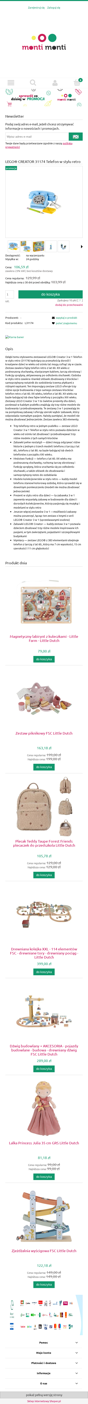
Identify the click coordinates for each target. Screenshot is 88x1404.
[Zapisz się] (76, 136)
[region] (44, 97)
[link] (44, 97)
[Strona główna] (44, 41)
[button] (11, 83)
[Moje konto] (55, 83)
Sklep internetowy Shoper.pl (44, 1401)
